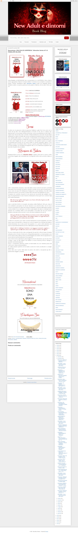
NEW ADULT (58, 246)
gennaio (59, 513)
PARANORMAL (58, 251)
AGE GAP (57, 134)
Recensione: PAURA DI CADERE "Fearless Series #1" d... (62, 491)
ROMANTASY (58, 265)
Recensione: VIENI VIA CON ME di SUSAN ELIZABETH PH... (62, 477)
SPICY (57, 283)
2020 (58, 355)
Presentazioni (34, 41)
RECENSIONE (48, 116)
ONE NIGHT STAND (59, 250)
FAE (56, 178)
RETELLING (58, 257)
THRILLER (58, 295)
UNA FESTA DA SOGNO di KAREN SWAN (62, 481)
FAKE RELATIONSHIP (60, 184)
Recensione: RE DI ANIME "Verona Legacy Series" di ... (62, 460)
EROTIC (57, 176)
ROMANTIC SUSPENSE (60, 269)
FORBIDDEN (58, 186)
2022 (58, 351)
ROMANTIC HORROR (60, 267)
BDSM (57, 136)
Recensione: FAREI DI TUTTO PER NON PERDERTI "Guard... (62, 484)
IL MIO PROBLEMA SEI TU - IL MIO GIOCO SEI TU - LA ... (62, 470)
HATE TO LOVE (59, 198)
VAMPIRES (58, 297)
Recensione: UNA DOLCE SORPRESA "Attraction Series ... (62, 380)
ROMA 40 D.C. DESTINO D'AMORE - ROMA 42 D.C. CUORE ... (62, 376)
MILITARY (57, 224)
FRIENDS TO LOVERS (60, 192)
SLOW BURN (58, 277)
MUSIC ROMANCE (59, 236)
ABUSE (57, 130)
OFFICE (36, 338)
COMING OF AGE (59, 150)
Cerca (66, 37)
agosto (59, 501)
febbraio (59, 511)
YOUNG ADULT (59, 311)
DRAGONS (58, 168)
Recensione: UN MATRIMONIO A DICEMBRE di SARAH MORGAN (62, 404)
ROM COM (58, 263)
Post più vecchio (48, 378)
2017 (58, 518)
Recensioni (26, 41)
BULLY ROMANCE (59, 140)
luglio (59, 503)
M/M (56, 218)
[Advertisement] (30, 393)
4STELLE (13, 338)
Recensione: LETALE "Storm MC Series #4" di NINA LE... (62, 396)
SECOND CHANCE (59, 273)
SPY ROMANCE (59, 289)
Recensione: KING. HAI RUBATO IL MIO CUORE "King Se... (62, 456)
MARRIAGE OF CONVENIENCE (62, 222)
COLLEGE (58, 146)
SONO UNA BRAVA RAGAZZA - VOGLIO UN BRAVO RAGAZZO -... (62, 443)
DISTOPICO (58, 164)
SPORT (57, 285)
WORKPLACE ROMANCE (61, 303)
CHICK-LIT (58, 142)
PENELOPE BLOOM (42, 338)
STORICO (57, 291)
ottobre (59, 498)
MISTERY (57, 226)
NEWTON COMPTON (31, 338)
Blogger (46, 531)
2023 (58, 350)
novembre (60, 358)
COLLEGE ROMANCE (60, 148)
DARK (57, 154)
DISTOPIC (58, 162)
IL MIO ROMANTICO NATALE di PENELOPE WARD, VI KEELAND (62, 453)
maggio (59, 506)
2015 (58, 521)
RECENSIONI (10, 339)
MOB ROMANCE (59, 230)
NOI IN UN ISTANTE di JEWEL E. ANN (62, 467)
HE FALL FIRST (59, 200)
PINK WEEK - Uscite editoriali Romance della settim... (62, 364)
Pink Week (51, 41)
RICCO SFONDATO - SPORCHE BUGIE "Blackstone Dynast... (62, 429)
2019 (58, 515)
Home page (29, 378)
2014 (58, 523)
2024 (58, 348)
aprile (59, 508)
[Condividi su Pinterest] (31, 336)
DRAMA (57, 170)
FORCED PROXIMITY (60, 190)
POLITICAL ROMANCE (60, 253)
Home (21, 41)
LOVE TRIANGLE (59, 216)
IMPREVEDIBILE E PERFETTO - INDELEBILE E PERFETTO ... (61, 418)
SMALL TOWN (58, 279)
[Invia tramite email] (27, 336)
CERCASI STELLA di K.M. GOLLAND (62, 368)
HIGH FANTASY (59, 202)
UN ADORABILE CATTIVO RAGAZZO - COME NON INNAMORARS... (62, 413)
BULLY (57, 138)
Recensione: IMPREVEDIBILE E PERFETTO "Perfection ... (62, 434)
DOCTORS (58, 166)
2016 (58, 520)
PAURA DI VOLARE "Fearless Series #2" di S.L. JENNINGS (62, 464)
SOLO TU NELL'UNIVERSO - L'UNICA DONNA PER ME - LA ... (62, 438)
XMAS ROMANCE (59, 309)
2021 (58, 353)
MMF (57, 228)
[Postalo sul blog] (28, 336)
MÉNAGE (57, 242)
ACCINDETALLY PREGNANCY (61, 132)
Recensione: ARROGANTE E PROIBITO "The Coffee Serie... (61, 371)
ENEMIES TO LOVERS (60, 174)
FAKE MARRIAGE (59, 182)
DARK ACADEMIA (59, 156)
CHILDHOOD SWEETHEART (61, 144)
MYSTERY (58, 238)
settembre (60, 500)
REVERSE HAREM (59, 261)
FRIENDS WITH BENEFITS (61, 194)
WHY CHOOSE (58, 299)
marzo (59, 509)
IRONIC (57, 214)
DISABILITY (58, 160)
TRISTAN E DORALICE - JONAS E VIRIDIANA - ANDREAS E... (62, 425)
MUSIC (57, 234)
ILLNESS (57, 212)
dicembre (60, 356)
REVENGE (58, 259)
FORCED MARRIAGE (60, 188)
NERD (57, 244)
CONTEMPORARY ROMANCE (21, 338)
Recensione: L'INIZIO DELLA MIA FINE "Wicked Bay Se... (62, 487)
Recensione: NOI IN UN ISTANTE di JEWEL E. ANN (62, 399)
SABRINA (15, 339)
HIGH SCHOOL (59, 204)
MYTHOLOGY (58, 240)
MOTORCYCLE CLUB (60, 232)
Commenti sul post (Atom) (31, 382)
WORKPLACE (58, 301)
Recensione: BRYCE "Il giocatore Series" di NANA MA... (62, 360)
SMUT (57, 281)
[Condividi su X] (29, 336)
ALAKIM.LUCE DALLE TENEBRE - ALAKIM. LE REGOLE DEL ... (62, 392)
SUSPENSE (58, 293)
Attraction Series (31, 83)
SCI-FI (57, 271)
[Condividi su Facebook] (30, 336)
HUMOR (57, 210)
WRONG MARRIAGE (60, 305)
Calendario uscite (42, 41)
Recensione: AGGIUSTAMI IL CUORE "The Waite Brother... (62, 409)
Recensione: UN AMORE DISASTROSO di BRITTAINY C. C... (62, 384)
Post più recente (11, 378)
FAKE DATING (58, 180)
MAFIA (57, 220)
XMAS (57, 307)
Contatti (57, 41)
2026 (58, 345)
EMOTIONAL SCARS (60, 172)
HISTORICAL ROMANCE (60, 206)
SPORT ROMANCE (59, 287)
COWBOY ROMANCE (60, 152)
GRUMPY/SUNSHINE (60, 196)
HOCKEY (57, 208)
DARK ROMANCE (59, 158)
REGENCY (58, 255)
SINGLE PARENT (59, 275)
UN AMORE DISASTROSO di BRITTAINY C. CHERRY (61, 448)
